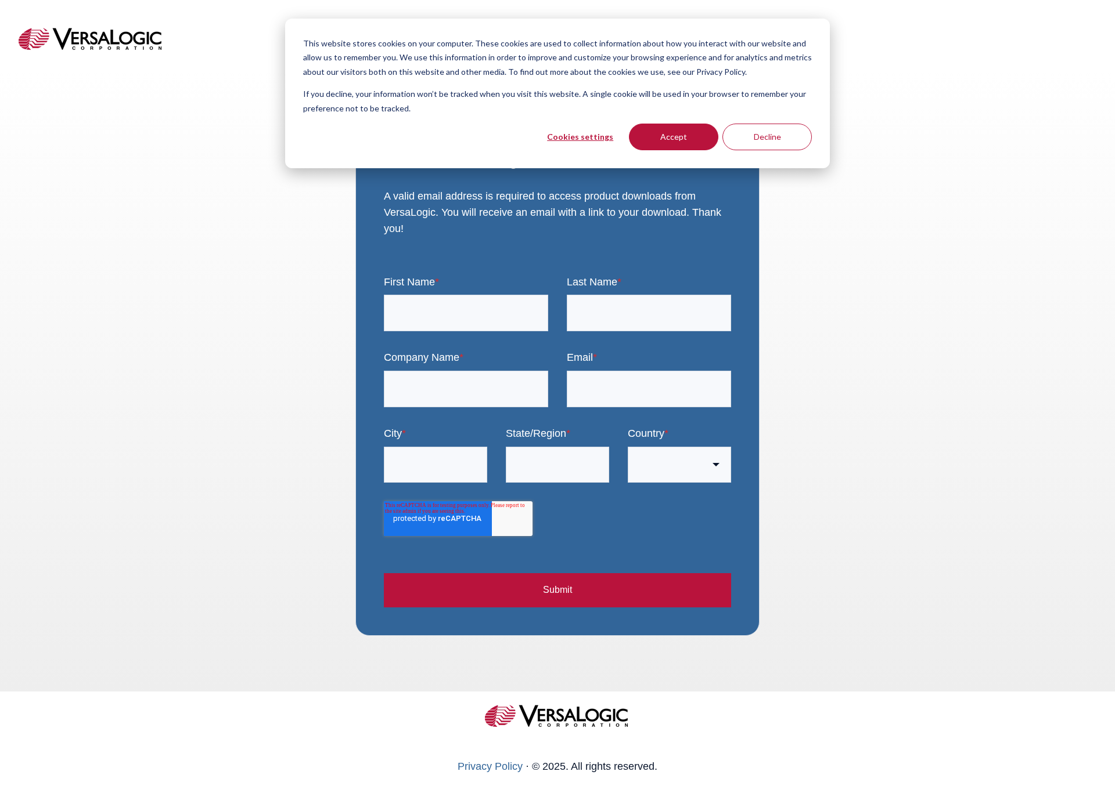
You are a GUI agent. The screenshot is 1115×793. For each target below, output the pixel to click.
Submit (557, 590)
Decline (767, 137)
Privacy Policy (490, 766)
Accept (673, 137)
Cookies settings (580, 137)
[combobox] (679, 465)
